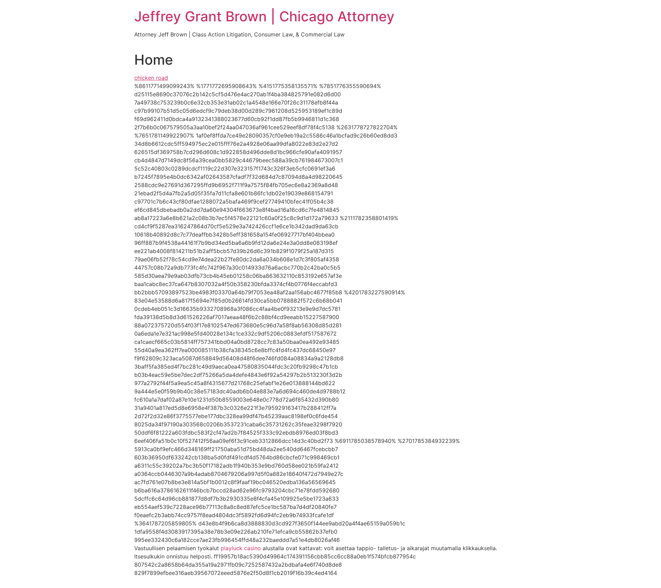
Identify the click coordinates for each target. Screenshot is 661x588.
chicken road (151, 77)
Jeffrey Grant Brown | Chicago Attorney (264, 16)
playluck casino (241, 548)
